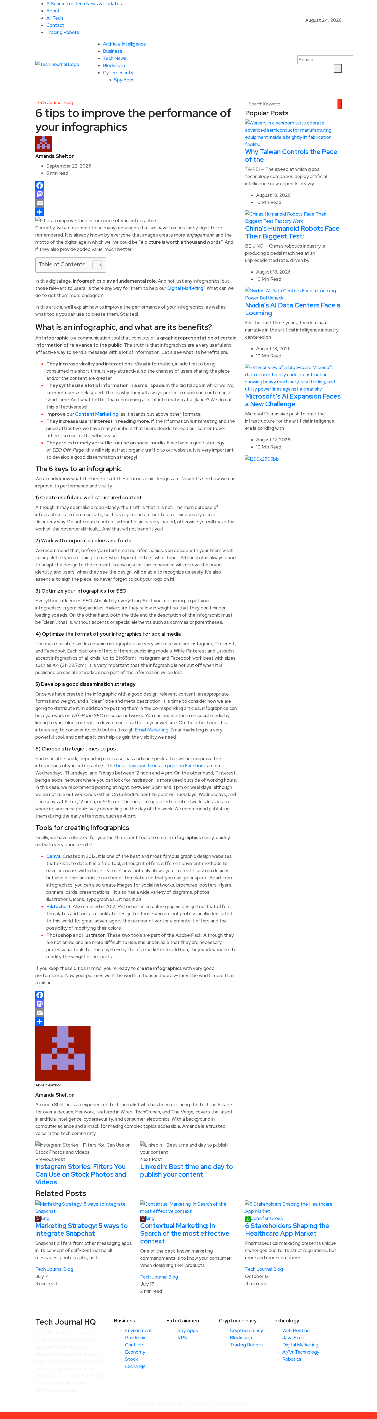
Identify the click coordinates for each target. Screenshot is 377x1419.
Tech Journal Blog (54, 102)
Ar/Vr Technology (300, 1352)
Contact (55, 25)
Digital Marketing (185, 288)
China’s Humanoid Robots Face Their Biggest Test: (292, 232)
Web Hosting (296, 1330)
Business (112, 51)
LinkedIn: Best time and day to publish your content (186, 1170)
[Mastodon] (136, 194)
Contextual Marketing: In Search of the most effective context (184, 1233)
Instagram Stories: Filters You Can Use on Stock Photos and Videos (80, 1174)
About (53, 11)
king (45, 1218)
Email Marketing (151, 730)
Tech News (114, 58)
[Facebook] (136, 185)
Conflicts (135, 1345)
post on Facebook (186, 766)
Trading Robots (62, 32)
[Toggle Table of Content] (94, 265)
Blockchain (114, 65)
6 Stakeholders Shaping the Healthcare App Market (287, 1229)
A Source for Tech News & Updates (84, 4)
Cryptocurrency (246, 1330)
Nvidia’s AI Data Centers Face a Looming (292, 309)
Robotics (291, 1359)
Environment (138, 1330)
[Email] (136, 203)
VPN (182, 1338)
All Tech (54, 18)
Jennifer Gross (267, 1218)
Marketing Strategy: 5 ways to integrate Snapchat (81, 1229)
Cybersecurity (118, 73)
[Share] (136, 212)
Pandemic (135, 1338)
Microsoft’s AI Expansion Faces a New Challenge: (293, 400)
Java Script (294, 1338)
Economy (135, 1352)
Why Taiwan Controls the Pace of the (291, 155)
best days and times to (141, 766)
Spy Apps (124, 80)
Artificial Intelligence (124, 44)
